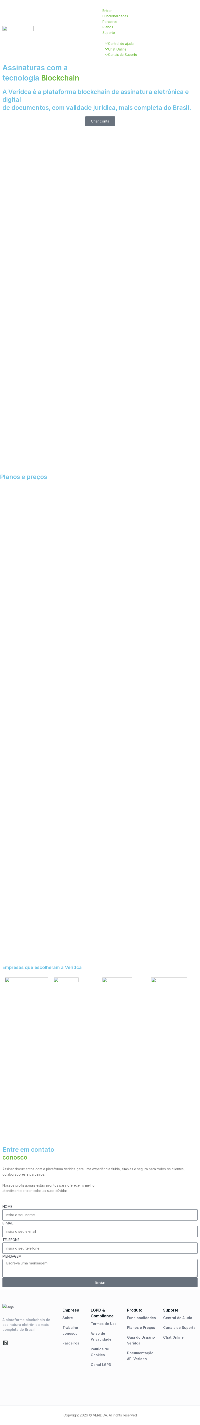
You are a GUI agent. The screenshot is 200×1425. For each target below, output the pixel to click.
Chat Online (173, 1337)
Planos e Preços (141, 1327)
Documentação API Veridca (140, 1356)
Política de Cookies (100, 1352)
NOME (7, 1207)
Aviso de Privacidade (101, 1336)
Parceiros (70, 1343)
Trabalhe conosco (70, 1330)
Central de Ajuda (177, 1318)
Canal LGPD (101, 1365)
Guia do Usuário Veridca (141, 1340)
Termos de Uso (104, 1324)
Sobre (67, 1318)
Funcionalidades (141, 1318)
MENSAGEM (11, 1256)
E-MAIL (7, 1223)
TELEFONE (11, 1240)
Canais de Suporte (179, 1327)
